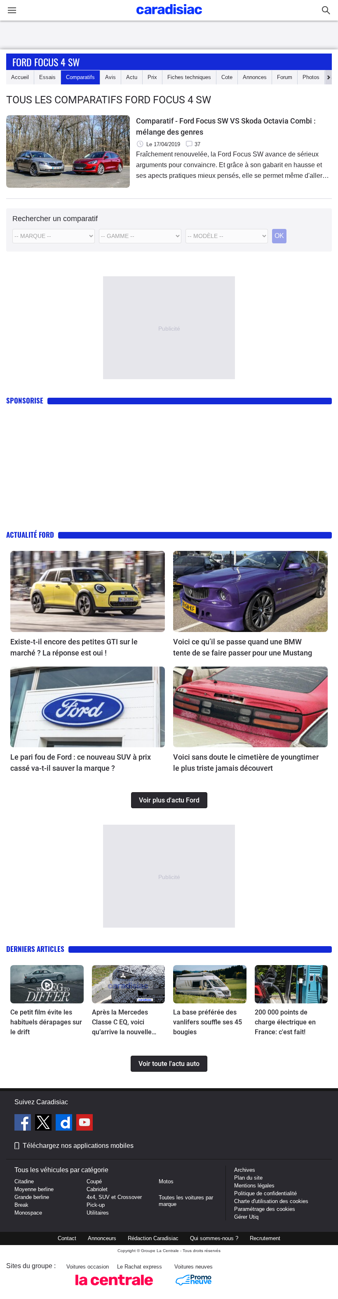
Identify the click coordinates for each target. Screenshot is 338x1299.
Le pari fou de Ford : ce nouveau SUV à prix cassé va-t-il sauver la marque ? (80, 762)
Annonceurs (102, 1238)
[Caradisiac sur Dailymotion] (65, 1123)
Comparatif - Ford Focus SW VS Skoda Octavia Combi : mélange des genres (226, 126)
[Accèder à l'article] (87, 591)
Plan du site (248, 1178)
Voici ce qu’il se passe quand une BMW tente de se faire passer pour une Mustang (242, 647)
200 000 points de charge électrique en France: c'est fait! (285, 1022)
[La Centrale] (114, 1288)
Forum (284, 77)
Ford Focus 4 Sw (46, 61)
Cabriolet (97, 1189)
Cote (226, 77)
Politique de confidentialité (265, 1193)
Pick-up (96, 1205)
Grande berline (31, 1197)
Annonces (255, 77)
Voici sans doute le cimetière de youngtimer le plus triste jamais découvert (246, 762)
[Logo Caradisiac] (169, 17)
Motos (166, 1181)
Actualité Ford (30, 534)
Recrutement (265, 1238)
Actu (131, 77)
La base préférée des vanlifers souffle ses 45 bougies (207, 1022)
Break (21, 1205)
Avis (110, 77)
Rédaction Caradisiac (153, 1238)
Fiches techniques (189, 77)
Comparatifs (80, 77)
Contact (67, 1238)
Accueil (20, 77)
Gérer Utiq (246, 1217)
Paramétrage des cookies (264, 1209)
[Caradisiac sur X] (44, 1123)
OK (279, 235)
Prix (152, 77)
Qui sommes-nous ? (214, 1238)
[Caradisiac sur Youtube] (84, 1123)
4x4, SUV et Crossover (114, 1197)
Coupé (94, 1181)
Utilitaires (98, 1213)
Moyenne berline (34, 1189)
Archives (244, 1170)
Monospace (28, 1213)
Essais (47, 77)
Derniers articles (35, 949)
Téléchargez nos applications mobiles (78, 1145)
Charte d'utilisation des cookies (271, 1201)
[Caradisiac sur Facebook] (23, 1123)
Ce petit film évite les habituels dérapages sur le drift (46, 1022)
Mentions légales (254, 1185)
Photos (311, 77)
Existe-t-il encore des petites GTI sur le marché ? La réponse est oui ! (74, 647)
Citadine (24, 1181)
